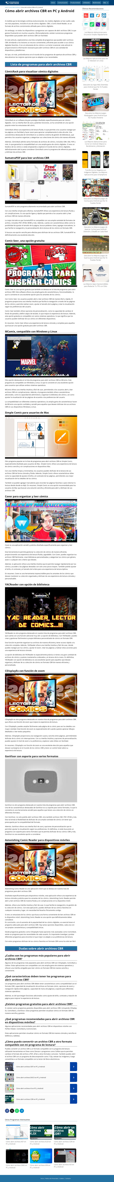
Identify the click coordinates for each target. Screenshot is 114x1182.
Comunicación (63, 3)
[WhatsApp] (17, 1111)
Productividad (75, 3)
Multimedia (96, 3)
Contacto (68, 1178)
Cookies (61, 1178)
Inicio (53, 3)
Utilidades (86, 3)
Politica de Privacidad (51, 1178)
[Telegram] (22, 1111)
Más (104, 3)
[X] (12, 1111)
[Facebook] (7, 1111)
